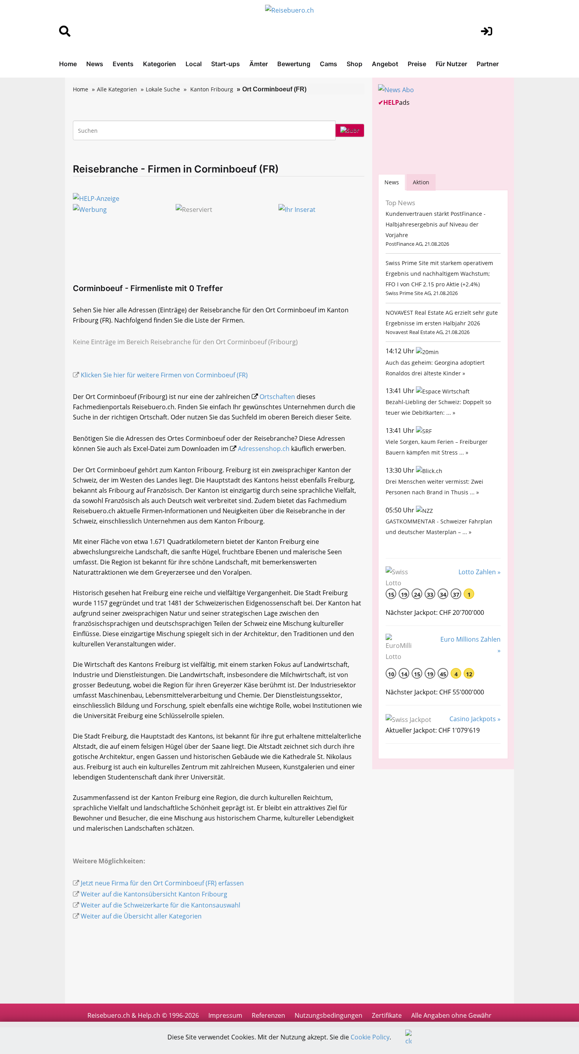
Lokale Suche (163, 89)
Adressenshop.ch (264, 448)
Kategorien (159, 64)
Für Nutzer (451, 64)
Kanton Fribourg (211, 89)
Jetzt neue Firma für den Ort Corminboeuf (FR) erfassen (162, 883)
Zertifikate (387, 1015)
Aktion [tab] (421, 182)
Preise (417, 64)
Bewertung (293, 64)
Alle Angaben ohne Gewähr (451, 1015)
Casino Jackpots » (475, 718)
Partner (488, 64)
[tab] (391, 182)
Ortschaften (277, 396)
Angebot (385, 64)
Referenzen (268, 1015)
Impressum (225, 1015)
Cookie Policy (370, 1037)
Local (194, 64)
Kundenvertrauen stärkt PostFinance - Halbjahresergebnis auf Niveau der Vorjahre (436, 224)
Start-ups (225, 64)
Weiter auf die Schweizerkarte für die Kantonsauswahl (160, 905)
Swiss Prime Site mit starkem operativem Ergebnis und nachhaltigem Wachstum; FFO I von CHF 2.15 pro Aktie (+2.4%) (439, 273)
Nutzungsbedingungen (328, 1015)
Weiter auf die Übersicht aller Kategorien (141, 916)
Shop (354, 64)
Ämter (258, 64)
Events (123, 64)
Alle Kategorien (117, 89)
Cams (328, 64)
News (94, 64)
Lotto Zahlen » (479, 572)
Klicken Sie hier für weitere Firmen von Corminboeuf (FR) (164, 375)
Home (68, 64)
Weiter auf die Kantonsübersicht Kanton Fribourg (154, 894)
